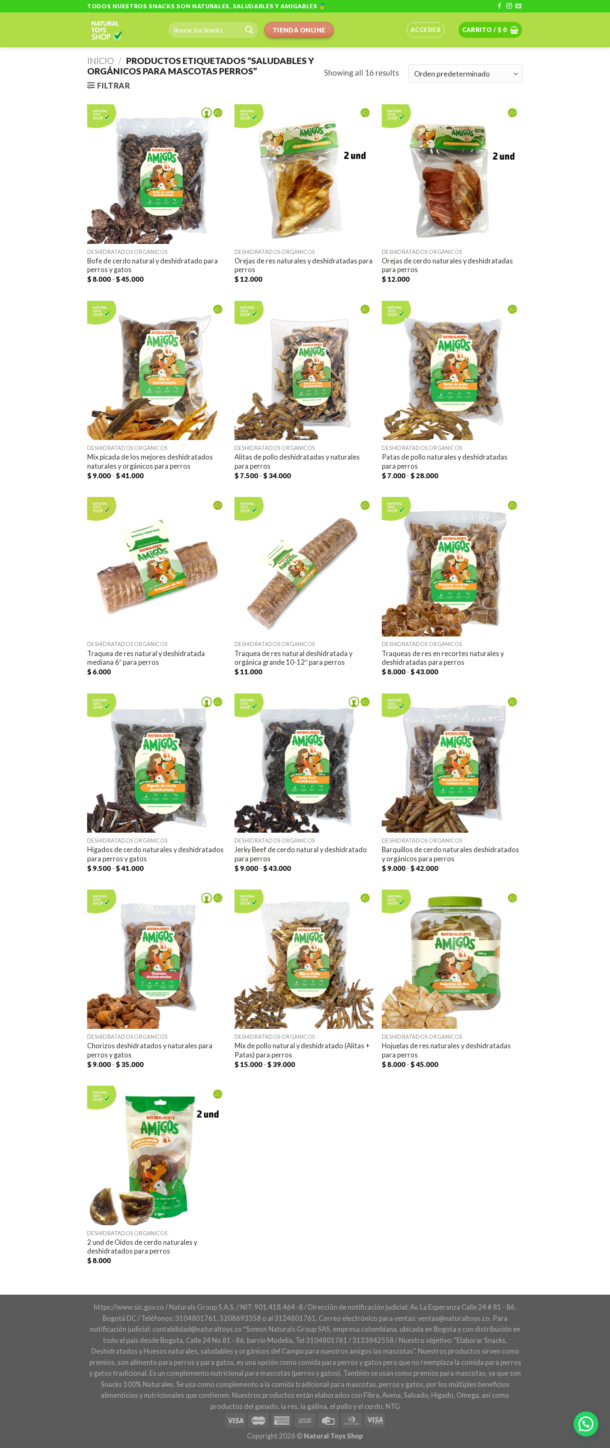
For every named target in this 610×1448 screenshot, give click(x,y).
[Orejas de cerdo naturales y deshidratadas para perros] (451, 173)
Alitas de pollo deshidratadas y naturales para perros (297, 461)
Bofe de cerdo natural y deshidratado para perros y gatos (152, 265)
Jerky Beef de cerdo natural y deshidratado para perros (300, 854)
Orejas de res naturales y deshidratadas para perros (303, 265)
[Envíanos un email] (518, 6)
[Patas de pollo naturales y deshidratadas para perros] (451, 370)
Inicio (100, 60)
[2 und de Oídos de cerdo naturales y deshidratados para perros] (156, 1155)
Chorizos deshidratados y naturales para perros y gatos (149, 1050)
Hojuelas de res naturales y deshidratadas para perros (446, 1050)
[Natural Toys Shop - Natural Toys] (121, 29)
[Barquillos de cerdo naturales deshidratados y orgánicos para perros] (451, 763)
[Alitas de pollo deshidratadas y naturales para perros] (303, 370)
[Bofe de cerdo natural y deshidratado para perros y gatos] (156, 173)
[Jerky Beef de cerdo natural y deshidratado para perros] (303, 763)
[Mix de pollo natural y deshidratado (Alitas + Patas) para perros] (303, 959)
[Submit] (249, 30)
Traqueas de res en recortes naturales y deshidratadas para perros (443, 658)
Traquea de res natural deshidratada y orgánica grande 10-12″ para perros (293, 658)
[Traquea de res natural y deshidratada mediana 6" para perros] (156, 566)
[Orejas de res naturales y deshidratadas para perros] (303, 173)
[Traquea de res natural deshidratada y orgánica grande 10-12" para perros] (303, 566)
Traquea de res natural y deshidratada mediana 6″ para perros (146, 658)
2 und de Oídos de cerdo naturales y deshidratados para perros (142, 1247)
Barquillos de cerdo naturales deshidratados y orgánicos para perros (450, 854)
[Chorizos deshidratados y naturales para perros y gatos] (156, 959)
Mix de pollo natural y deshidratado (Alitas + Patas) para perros (302, 1050)
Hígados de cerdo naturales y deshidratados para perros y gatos (155, 854)
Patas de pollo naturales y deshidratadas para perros (445, 461)
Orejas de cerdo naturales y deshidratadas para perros (447, 265)
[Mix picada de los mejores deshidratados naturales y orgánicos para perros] (156, 370)
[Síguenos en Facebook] (500, 6)
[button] (585, 1423)
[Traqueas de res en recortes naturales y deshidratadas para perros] (451, 566)
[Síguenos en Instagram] (509, 6)
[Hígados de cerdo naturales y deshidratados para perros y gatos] (156, 763)
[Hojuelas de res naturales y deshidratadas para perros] (451, 959)
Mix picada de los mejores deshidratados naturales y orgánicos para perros (150, 461)
